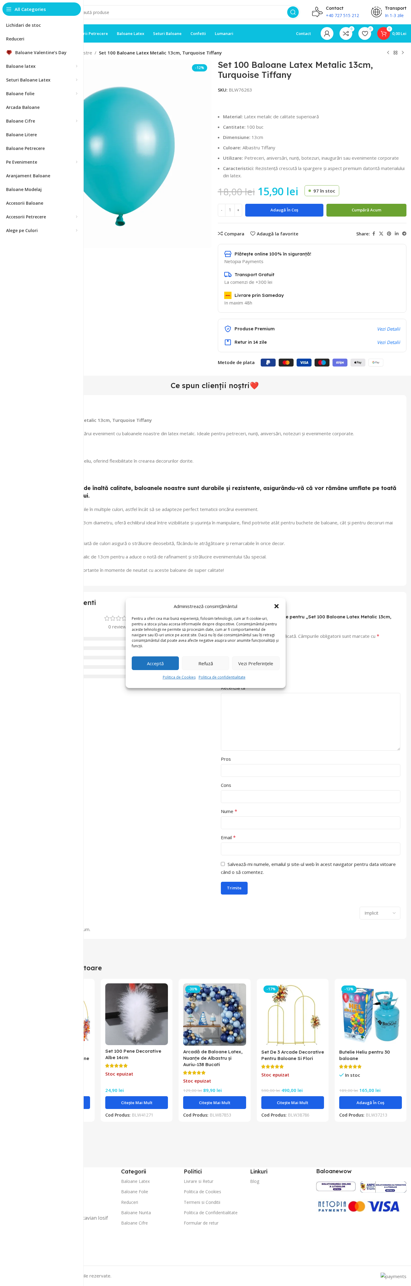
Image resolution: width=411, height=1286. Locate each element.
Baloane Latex (135, 1181)
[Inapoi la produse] (395, 53)
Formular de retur (201, 1223)
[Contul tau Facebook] (373, 234)
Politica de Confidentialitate (211, 1212)
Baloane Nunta (136, 1212)
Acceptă (155, 663)
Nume (229, 811)
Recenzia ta (235, 687)
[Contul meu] (327, 33)
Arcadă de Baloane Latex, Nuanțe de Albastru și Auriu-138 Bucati (212, 1058)
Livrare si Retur (198, 1181)
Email (228, 837)
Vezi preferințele (255, 663)
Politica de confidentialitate (222, 677)
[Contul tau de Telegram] (404, 234)
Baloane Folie (134, 1191)
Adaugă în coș (284, 210)
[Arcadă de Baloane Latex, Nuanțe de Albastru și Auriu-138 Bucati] (214, 1014)
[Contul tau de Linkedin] (396, 234)
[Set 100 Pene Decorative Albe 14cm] (136, 1014)
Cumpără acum (366, 210)
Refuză (205, 663)
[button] (276, 606)
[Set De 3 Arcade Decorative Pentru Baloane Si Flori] (292, 1014)
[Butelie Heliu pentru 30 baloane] (370, 1014)
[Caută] (293, 12)
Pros (226, 759)
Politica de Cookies (179, 677)
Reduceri (129, 1202)
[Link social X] (381, 234)
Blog (254, 1181)
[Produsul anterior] (388, 53)
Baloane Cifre (134, 1223)
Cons (226, 785)
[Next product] (402, 53)
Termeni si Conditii (202, 1202)
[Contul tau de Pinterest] (389, 234)
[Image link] (336, 1186)
